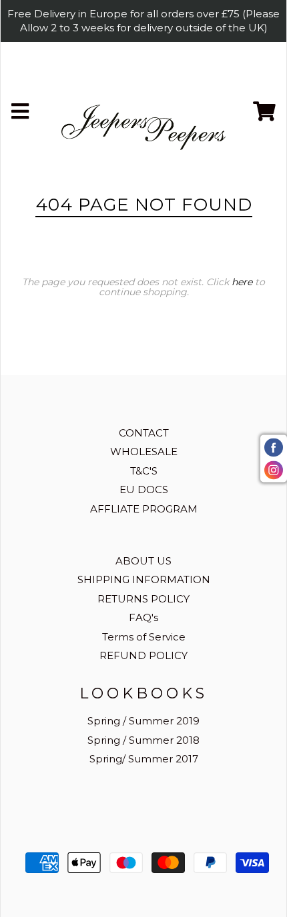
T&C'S (144, 470)
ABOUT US (143, 560)
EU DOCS (143, 489)
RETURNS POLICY (143, 598)
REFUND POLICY (143, 655)
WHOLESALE (144, 451)
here (242, 282)
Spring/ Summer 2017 (143, 758)
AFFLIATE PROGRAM (144, 508)
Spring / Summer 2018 (143, 740)
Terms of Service (144, 636)
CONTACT (144, 433)
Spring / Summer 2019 (143, 720)
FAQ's (143, 617)
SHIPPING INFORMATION (143, 579)
